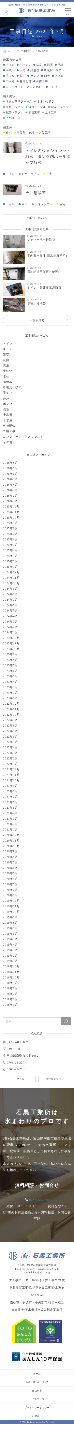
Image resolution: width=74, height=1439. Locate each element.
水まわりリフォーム (19, 101)
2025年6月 (10, 539)
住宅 (9, 132)
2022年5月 (10, 741)
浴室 (39, 64)
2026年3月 (10, 490)
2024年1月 (10, 632)
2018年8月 (10, 988)
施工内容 (9, 96)
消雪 (47, 75)
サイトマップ (37, 1399)
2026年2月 (10, 495)
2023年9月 (10, 654)
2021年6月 (10, 802)
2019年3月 (10, 950)
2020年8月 (10, 857)
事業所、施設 (25, 132)
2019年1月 (10, 960)
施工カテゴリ (12, 59)
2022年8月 (10, 725)
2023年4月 (10, 681)
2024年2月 (10, 627)
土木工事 (51, 112)
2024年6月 (10, 605)
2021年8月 (10, 791)
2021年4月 (10, 813)
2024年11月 (11, 577)
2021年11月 (11, 774)
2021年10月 (11, 780)
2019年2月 (10, 955)
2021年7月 (10, 796)
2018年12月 (11, 966)
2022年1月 (10, 763)
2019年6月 (10, 933)
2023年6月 (10, 670)
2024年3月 (10, 621)
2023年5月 (10, 676)
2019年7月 (10, 928)
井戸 (22, 75)
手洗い (10, 70)
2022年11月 (11, 709)
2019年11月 (11, 906)
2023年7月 (10, 665)
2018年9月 (10, 982)
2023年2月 (10, 692)
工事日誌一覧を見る (37, 218)
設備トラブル (59, 107)
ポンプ (34, 75)
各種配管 (25, 81)
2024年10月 (11, 583)
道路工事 (45, 132)
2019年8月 (10, 922)
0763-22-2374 (39, 1199)
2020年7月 (10, 862)
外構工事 (42, 81)
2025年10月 (11, 517)
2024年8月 (10, 594)
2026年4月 (10, 484)
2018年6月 (10, 999)
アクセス (19, 1079)
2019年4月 (10, 944)
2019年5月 (10, 939)
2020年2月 (10, 889)
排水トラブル (37, 107)
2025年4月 (10, 550)
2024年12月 (11, 572)
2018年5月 (10, 1004)
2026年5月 (10, 479)
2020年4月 (10, 878)
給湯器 (34, 70)
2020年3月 (10, 884)
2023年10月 (11, 649)
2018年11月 (11, 972)
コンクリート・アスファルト (25, 86)
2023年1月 (10, 698)
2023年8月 (10, 659)
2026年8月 (10, 462)
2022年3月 (10, 753)
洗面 (50, 64)
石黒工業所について (37, 1382)
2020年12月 (11, 835)
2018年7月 (10, 993)
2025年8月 (10, 528)
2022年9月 (10, 720)
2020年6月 (10, 868)
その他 (53, 86)
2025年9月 (10, 522)
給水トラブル (14, 107)
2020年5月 (10, 873)
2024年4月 (10, 616)
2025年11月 (11, 512)
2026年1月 (10, 501)
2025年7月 (10, 534)
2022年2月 (10, 758)
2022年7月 (10, 731)
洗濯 (61, 64)
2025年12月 (11, 506)
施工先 (7, 127)
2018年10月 (11, 977)
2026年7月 (10, 468)
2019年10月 (11, 911)
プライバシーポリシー (37, 1407)
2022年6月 (10, 736)
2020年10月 (11, 846)
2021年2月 (10, 824)
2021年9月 (10, 785)
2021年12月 (11, 769)
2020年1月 (10, 895)
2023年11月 (11, 643)
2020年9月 (10, 851)
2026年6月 (10, 473)
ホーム (37, 1373)
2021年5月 (10, 807)
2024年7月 (10, 599)
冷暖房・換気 (53, 70)
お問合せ (37, 1416)
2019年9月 (10, 917)
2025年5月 (10, 544)
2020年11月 (11, 840)
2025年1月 (10, 566)
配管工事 (34, 112)
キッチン (25, 64)
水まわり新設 (46, 101)
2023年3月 (10, 687)
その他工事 (13, 118)
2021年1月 (10, 829)
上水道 (59, 75)
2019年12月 (11, 900)
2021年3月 (10, 818)
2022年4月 (10, 747)
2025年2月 (10, 561)
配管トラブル (14, 112)
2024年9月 (10, 588)
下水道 (10, 81)
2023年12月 (11, 637)
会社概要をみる (55, 1079)
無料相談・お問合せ (37, 1185)
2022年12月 (11, 703)
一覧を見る (37, 320)
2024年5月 (10, 610)
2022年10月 (11, 714)
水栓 (22, 70)
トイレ (10, 64)
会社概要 (37, 1390)
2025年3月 (10, 555)
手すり (10, 75)
